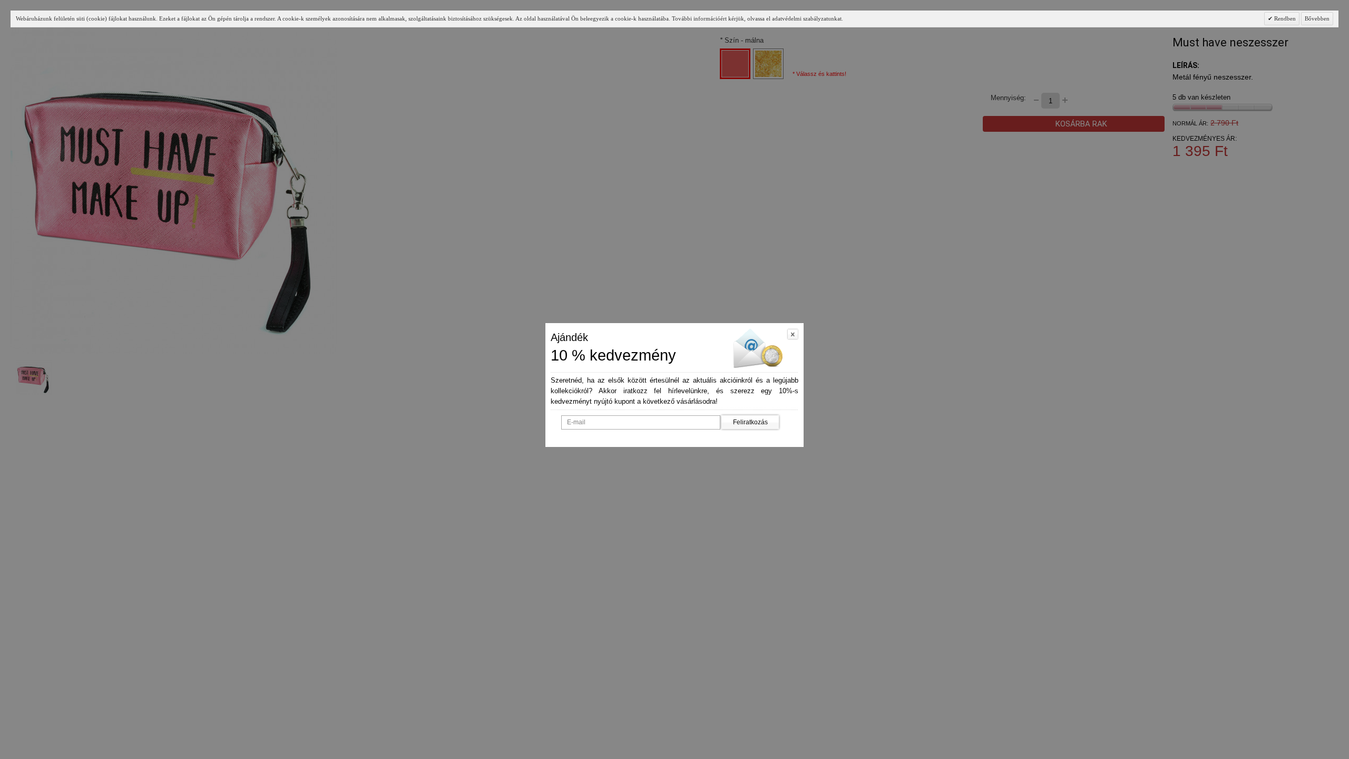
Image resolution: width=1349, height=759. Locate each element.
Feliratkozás (750, 422)
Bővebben (1317, 18)
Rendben (1284, 18)
